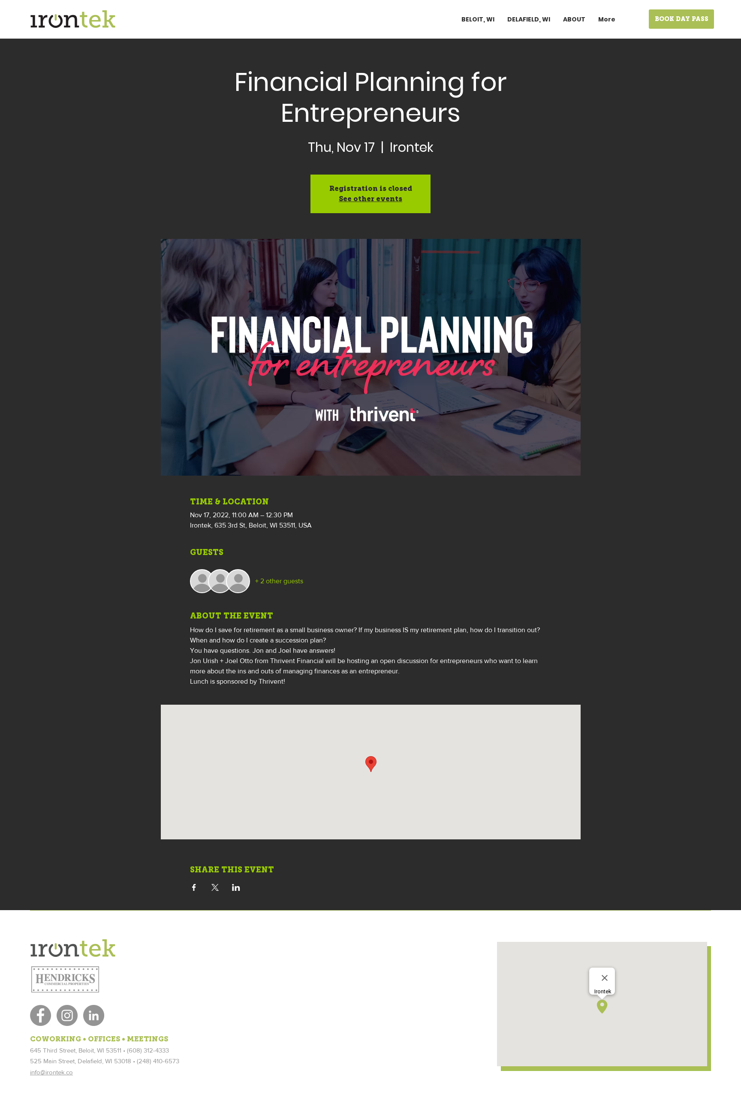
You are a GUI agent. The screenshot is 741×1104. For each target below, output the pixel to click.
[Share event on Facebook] (194, 887)
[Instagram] (67, 1015)
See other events (370, 199)
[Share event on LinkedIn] (236, 887)
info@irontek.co (51, 1072)
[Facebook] (40, 1015)
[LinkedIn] (93, 1015)
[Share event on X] (215, 887)
